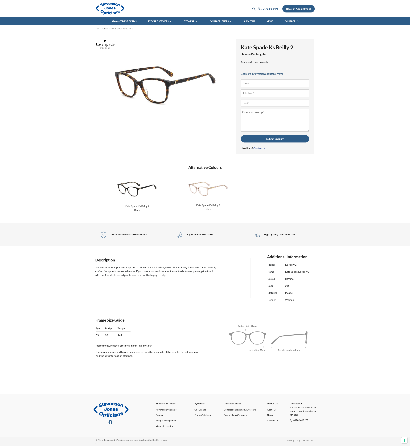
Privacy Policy (293, 440)
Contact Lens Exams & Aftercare (240, 409)
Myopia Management (166, 420)
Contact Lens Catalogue (235, 415)
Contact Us (292, 21)
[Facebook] (110, 422)
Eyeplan (160, 415)
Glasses (107, 29)
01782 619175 (300, 420)
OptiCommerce (159, 440)
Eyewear (189, 21)
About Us (249, 21)
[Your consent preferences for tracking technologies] (404, 440)
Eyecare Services (158, 21)
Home (99, 29)
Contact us (259, 148)
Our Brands (200, 409)
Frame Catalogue (202, 415)
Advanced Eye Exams (124, 21)
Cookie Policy (308, 440)
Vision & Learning (164, 426)
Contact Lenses (219, 21)
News (269, 21)
